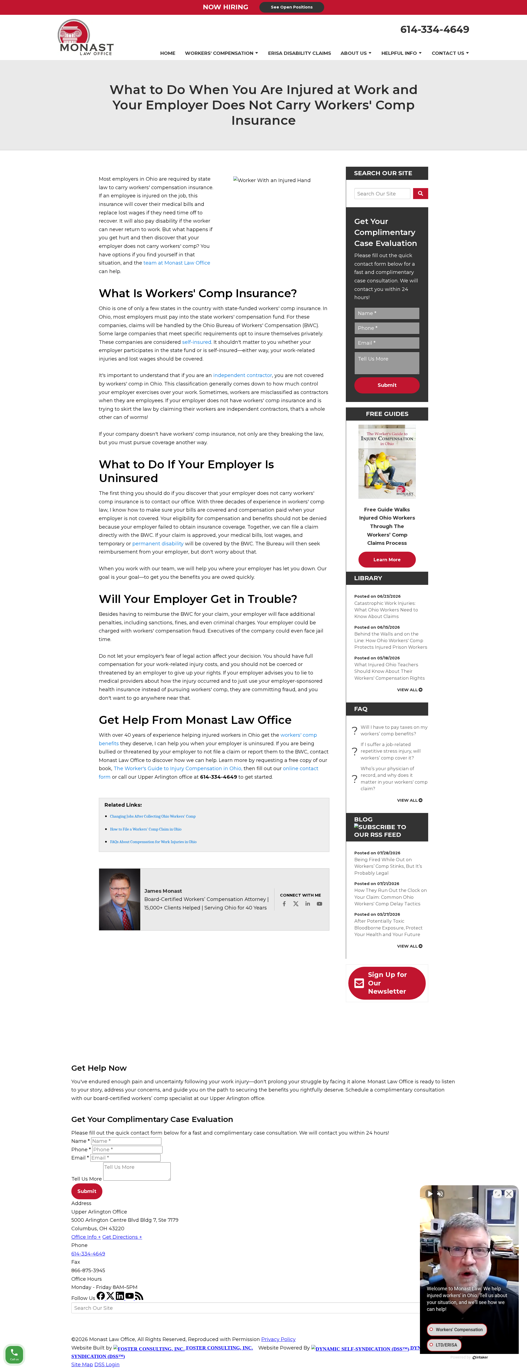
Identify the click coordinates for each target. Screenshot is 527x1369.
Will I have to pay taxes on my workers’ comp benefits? (391, 730)
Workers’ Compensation (219, 53)
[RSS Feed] (139, 1298)
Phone (81, 1150)
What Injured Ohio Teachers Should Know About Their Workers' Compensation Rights (389, 671)
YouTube (319, 904)
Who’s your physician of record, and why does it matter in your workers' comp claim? (391, 778)
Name (80, 1141)
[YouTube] (130, 1298)
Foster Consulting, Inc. (219, 1348)
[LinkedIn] (120, 1298)
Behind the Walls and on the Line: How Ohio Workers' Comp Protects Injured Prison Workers (390, 640)
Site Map (82, 1365)
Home (167, 53)
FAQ (361, 709)
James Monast (163, 891)
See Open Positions (292, 7)
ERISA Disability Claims (299, 53)
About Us (354, 53)
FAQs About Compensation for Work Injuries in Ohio (153, 842)
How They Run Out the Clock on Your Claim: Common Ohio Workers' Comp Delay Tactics (390, 897)
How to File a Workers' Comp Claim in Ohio (145, 829)
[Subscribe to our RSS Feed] (387, 834)
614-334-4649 (434, 29)
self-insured (196, 342)
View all (407, 689)
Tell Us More (86, 1179)
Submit (387, 385)
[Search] (420, 193)
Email (80, 1158)
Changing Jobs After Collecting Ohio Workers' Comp (153, 816)
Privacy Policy (278, 1339)
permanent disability (158, 544)
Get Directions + (122, 1237)
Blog (363, 819)
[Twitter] (111, 1298)
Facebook (284, 904)
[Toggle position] (497, 1193)
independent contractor (242, 375)
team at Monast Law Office (177, 263)
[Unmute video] (429, 1193)
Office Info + (86, 1237)
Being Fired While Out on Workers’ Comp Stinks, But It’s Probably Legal (388, 866)
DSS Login (107, 1365)
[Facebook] (101, 1298)
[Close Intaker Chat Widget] (508, 1193)
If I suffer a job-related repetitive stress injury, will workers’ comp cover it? (387, 751)
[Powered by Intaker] (480, 1357)
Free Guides (387, 414)
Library (368, 578)
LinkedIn (308, 904)
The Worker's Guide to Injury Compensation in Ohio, (178, 769)
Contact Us (448, 53)
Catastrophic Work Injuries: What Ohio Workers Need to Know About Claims (386, 609)
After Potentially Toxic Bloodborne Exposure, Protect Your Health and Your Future (388, 927)
